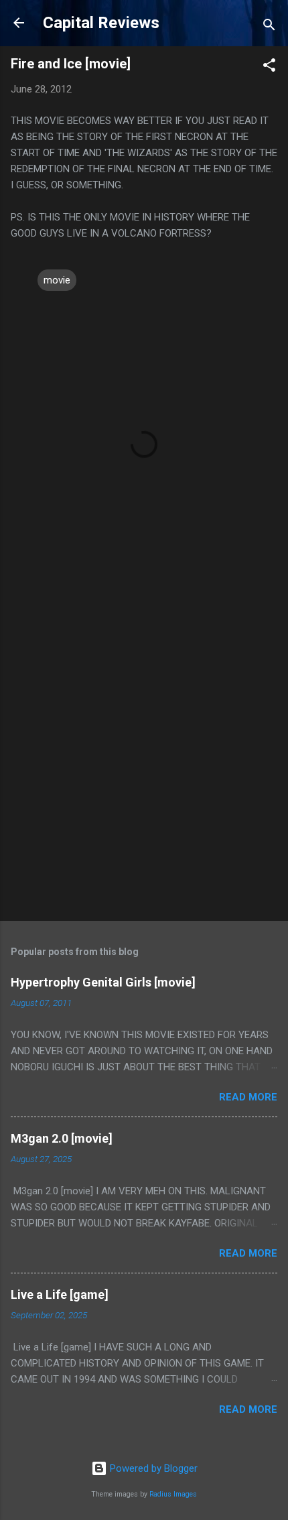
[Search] (269, 27)
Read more (248, 1097)
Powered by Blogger (152, 1468)
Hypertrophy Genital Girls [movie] (103, 982)
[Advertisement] (144, 755)
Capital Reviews (101, 22)
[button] (269, 67)
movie (57, 280)
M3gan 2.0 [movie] (62, 1138)
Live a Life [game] (60, 1294)
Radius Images (173, 1494)
